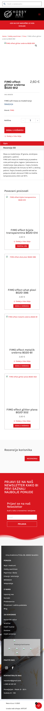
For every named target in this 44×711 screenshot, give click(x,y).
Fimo (24, 36)
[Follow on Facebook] (12, 668)
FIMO (12, 110)
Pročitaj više (22, 246)
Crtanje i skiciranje (11, 576)
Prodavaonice (9, 601)
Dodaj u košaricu (14, 130)
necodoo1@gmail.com (12, 681)
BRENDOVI (8, 580)
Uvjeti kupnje (9, 627)
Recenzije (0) (9, 148)
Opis (5, 143)
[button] (36, 46)
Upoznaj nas (9, 594)
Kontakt (7, 598)
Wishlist (7, 623)
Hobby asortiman (14, 36)
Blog (5, 609)
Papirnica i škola (10, 573)
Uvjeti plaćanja (10, 634)
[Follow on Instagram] (6, 668)
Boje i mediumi (10, 565)
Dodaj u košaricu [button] (22, 306)
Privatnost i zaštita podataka (15, 605)
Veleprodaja (8, 583)
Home (4, 36)
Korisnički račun (10, 620)
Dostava (7, 630)
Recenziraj (32, 458)
